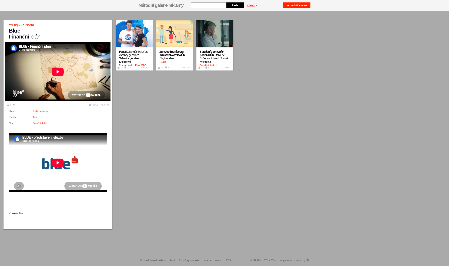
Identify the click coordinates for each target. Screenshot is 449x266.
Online (186, 68)
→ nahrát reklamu (297, 5)
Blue (34, 117)
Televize (105, 105)
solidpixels (307, 259)
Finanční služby (39, 123)
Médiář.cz (258, 260)
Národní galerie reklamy (161, 5)
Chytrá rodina (172, 55)
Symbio (291, 259)
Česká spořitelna (40, 111)
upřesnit (251, 5)
